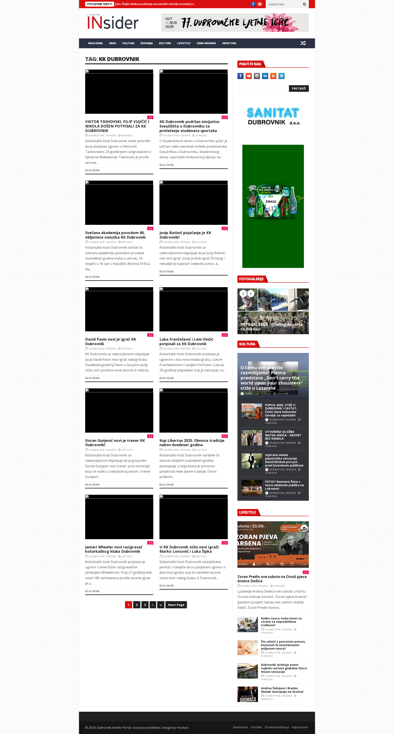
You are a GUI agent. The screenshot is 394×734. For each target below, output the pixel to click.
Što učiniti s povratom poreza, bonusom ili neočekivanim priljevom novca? (283, 645)
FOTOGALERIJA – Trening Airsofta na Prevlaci (271, 326)
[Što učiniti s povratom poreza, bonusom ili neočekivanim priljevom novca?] (247, 647)
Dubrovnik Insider (102, 135)
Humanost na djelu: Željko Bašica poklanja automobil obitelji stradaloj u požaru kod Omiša (134, 4)
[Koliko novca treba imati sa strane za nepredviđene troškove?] (247, 624)
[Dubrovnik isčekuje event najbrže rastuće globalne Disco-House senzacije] (247, 671)
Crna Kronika (206, 43)
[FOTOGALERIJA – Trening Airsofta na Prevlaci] (273, 311)
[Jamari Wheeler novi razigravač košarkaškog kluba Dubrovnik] (119, 517)
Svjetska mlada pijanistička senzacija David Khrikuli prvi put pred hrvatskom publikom (284, 460)
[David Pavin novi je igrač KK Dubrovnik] (119, 309)
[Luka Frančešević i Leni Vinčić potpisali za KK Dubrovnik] (193, 309)
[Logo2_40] (273, 136)
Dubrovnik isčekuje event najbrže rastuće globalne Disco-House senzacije (284, 668)
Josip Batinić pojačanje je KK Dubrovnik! (185, 235)
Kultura (165, 43)
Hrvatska (229, 43)
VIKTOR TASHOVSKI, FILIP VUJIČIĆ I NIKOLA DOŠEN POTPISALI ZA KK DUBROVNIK (117, 126)
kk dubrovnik (119, 59)
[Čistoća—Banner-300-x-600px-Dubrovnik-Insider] (273, 266)
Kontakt (256, 727)
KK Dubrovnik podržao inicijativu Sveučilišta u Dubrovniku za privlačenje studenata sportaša (189, 126)
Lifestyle (183, 43)
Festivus (183, 727)
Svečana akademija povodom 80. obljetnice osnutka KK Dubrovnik (115, 235)
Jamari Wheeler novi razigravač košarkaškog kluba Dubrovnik (113, 549)
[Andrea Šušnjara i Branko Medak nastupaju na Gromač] (247, 694)
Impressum (300, 727)
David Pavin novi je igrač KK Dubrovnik (110, 341)
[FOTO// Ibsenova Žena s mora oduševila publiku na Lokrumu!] (252, 487)
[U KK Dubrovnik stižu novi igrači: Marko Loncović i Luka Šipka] (193, 517)
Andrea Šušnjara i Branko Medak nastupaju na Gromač (282, 690)
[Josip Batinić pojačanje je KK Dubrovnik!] (193, 202)
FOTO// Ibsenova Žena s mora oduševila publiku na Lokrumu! (284, 485)
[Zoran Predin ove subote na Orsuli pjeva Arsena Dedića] (273, 544)
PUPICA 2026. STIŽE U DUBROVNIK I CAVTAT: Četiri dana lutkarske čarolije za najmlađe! (281, 410)
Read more (92, 170)
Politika (128, 43)
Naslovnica (240, 727)
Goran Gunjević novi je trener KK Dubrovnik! (115, 442)
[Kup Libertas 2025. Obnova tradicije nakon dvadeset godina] (193, 410)
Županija (147, 43)
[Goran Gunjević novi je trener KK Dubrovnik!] (119, 410)
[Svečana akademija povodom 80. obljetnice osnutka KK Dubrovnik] (119, 202)
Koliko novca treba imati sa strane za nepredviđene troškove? (281, 621)
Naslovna (95, 43)
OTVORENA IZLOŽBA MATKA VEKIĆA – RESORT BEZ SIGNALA (283, 435)
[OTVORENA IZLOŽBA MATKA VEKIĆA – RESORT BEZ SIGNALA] (252, 438)
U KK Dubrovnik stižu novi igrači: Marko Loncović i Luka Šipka (189, 549)
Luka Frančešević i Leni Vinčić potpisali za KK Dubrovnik (186, 341)
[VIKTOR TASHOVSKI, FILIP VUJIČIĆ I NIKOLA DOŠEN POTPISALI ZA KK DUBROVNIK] (119, 91)
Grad (112, 43)
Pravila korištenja (277, 727)
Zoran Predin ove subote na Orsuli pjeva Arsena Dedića (272, 579)
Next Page (176, 605)
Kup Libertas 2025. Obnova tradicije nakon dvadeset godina (191, 442)
